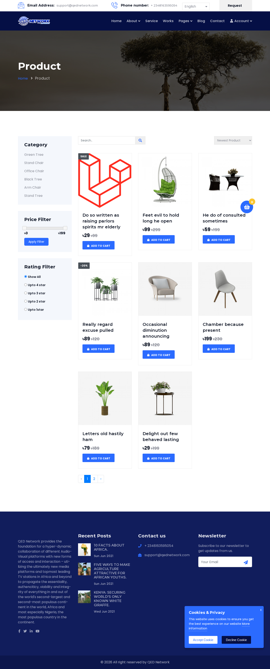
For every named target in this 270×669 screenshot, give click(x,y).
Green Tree (33, 154)
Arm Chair (32, 187)
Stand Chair (34, 162)
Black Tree (33, 179)
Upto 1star (36, 310)
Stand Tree (33, 195)
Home (116, 21)
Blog (201, 21)
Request (235, 5)
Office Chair (34, 171)
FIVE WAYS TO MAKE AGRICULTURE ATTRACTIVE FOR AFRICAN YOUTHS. (112, 571)
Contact (217, 21)
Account (241, 21)
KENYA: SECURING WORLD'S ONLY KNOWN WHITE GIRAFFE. (109, 598)
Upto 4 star (37, 285)
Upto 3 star (36, 293)
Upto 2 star (36, 301)
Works (168, 21)
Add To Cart (100, 246)
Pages (184, 21)
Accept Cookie (203, 640)
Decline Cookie (236, 640)
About (132, 21)
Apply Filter (36, 242)
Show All (34, 277)
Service (151, 21)
